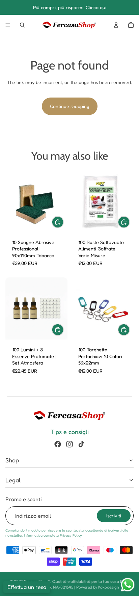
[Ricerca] (22, 25)
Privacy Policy (71, 535)
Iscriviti (113, 515)
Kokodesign (108, 587)
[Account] (116, 25)
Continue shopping (69, 106)
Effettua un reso (26, 587)
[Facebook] (58, 444)
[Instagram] (69, 444)
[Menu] (8, 25)
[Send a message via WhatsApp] (128, 585)
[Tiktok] (81, 444)
